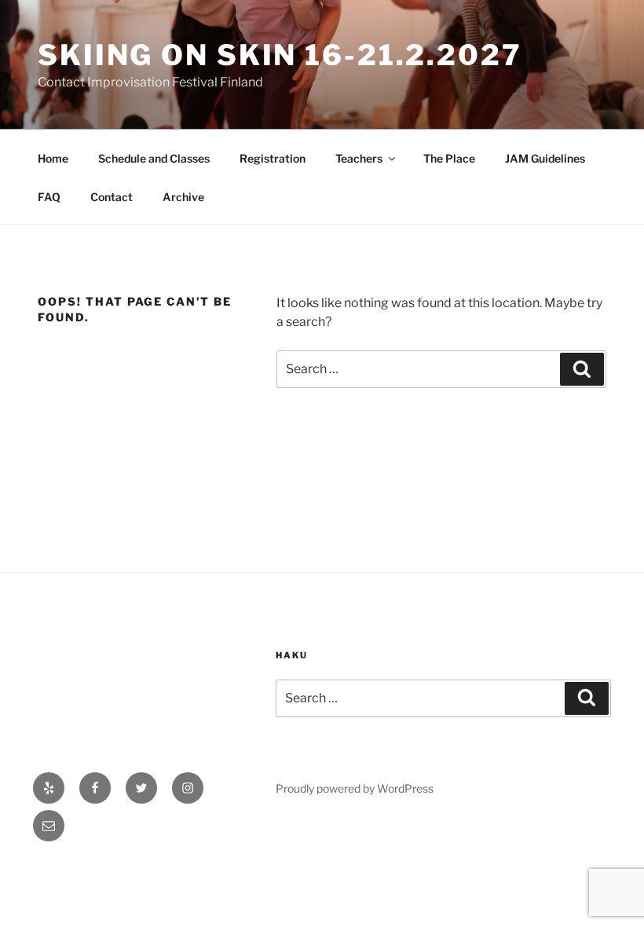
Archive (183, 196)
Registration (273, 158)
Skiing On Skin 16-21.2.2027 (280, 55)
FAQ (49, 196)
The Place (449, 158)
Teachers (358, 158)
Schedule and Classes (154, 158)
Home (53, 158)
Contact (111, 196)
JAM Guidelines (545, 158)
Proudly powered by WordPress (355, 788)
